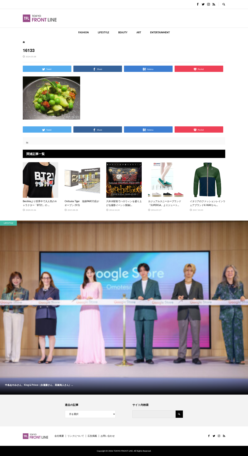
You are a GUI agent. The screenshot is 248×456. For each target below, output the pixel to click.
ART (138, 32)
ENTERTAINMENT (160, 32)
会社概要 (59, 436)
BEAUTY (122, 32)
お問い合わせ (108, 436)
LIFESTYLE (103, 32)
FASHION (83, 32)
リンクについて (75, 436)
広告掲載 (92, 436)
